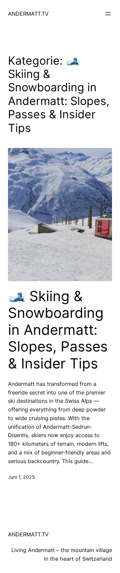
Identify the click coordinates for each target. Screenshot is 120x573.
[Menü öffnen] (108, 14)
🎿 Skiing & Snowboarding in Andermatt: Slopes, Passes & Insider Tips (58, 330)
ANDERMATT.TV (28, 13)
